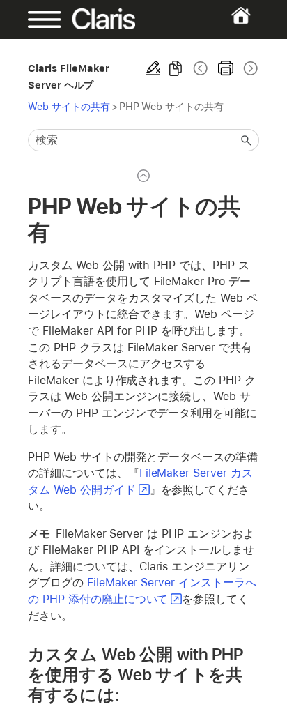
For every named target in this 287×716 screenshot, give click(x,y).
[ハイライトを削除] (153, 68)
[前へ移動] (200, 68)
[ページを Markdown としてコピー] (175, 68)
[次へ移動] (249, 68)
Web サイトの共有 (69, 106)
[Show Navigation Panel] (38, 19)
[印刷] (225, 68)
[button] (246, 140)
